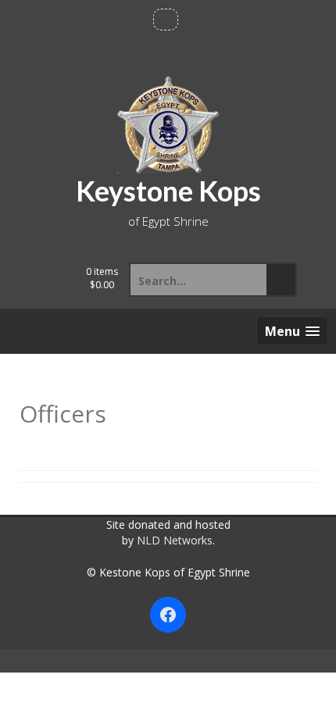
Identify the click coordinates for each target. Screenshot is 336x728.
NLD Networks (175, 540)
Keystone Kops (168, 190)
